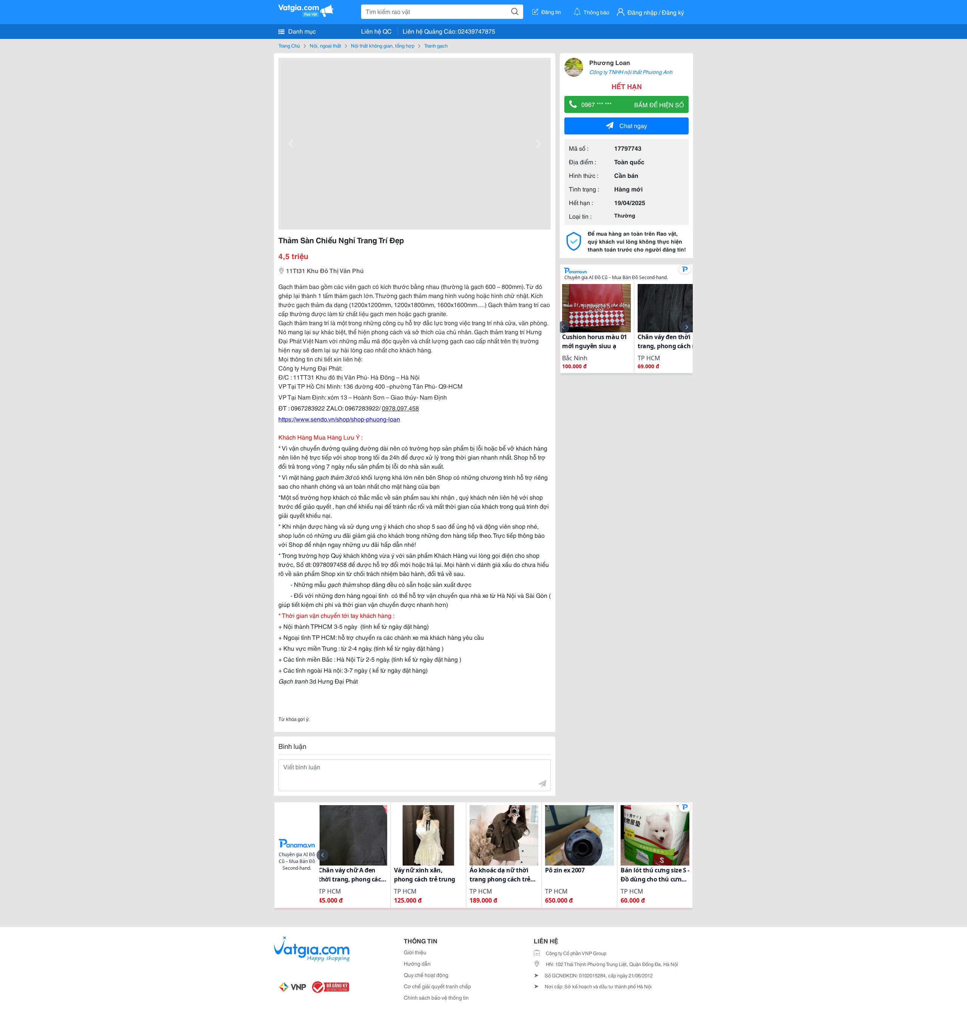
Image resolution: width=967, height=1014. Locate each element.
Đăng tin (551, 11)
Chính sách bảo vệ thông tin (436, 997)
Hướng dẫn (417, 963)
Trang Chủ (289, 45)
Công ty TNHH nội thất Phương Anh (630, 72)
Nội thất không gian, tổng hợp (382, 45)
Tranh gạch (436, 45)
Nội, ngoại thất (325, 45)
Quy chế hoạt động (426, 975)
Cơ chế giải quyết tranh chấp (437, 986)
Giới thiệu (415, 952)
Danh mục (301, 30)
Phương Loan (609, 62)
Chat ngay (633, 125)
